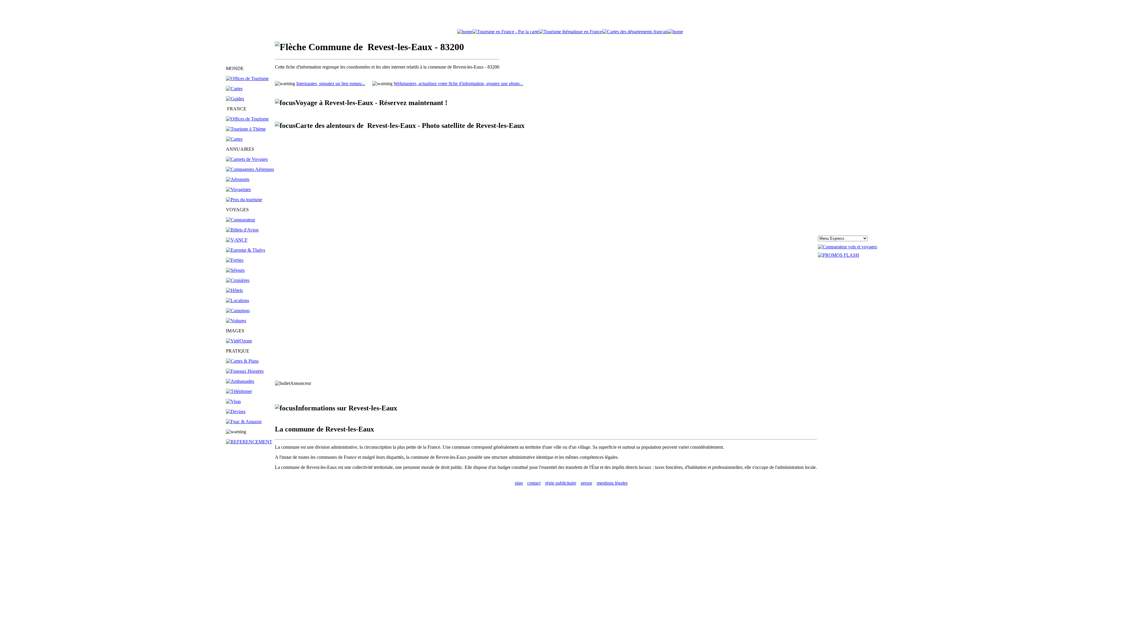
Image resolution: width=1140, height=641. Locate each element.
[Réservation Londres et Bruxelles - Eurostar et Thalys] (245, 250)
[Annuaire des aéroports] (237, 179)
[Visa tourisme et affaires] (233, 401)
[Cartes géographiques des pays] (234, 88)
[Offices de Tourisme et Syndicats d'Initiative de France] (247, 118)
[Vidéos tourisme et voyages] (239, 340)
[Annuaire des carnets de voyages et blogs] (247, 159)
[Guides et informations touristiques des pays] (235, 98)
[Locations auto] (236, 320)
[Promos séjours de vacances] (235, 270)
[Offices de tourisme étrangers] (635, 31)
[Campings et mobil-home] (238, 310)
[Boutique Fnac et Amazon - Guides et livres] (244, 421)
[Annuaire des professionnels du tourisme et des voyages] (244, 199)
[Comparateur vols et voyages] (240, 219)
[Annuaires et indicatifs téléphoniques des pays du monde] (239, 391)
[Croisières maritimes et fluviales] (237, 280)
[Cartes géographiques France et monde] (242, 361)
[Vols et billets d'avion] (242, 229)
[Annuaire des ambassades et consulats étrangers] (240, 381)
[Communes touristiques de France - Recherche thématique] (246, 128)
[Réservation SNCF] (237, 239)
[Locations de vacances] (237, 300)
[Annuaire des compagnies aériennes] (250, 169)
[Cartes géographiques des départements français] (234, 139)
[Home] (464, 31)
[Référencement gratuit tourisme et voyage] (249, 441)
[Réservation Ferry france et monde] (234, 260)
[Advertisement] (570, 15)
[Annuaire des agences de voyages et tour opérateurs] (238, 189)
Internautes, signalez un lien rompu (330, 83)
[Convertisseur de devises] (236, 411)
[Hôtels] (234, 290)
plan (519, 482)
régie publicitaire (560, 482)
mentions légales (612, 482)
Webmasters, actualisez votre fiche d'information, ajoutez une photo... (458, 83)
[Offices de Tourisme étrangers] (247, 78)
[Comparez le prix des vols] (847, 246)
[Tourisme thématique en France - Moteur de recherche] (570, 31)
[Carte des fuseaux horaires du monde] (245, 371)
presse (586, 482)
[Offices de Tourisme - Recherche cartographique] (505, 31)
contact (534, 482)
